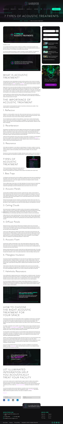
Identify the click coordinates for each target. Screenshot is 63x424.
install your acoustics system (20, 384)
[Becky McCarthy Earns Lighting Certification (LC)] (45, 43)
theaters (22, 327)
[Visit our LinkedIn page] (59, 422)
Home (21, 20)
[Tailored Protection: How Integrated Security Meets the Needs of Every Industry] (45, 47)
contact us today (30, 389)
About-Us (43, 414)
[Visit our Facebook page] (52, 422)
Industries (43, 416)
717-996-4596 (47, 9)
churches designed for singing (14, 327)
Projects (49, 414)
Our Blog (26, 20)
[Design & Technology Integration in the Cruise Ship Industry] (45, 56)
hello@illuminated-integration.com (11, 418)
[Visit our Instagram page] (54, 422)
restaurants (36, 137)
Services (49, 416)
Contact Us (56, 9)
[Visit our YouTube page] (56, 422)
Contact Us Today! (51, 84)
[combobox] (51, 35)
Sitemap (11, 422)
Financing (43, 417)
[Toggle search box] (41, 9)
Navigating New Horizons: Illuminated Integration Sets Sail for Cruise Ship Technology (50, 52)
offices (14, 83)
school (12, 346)
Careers (49, 417)
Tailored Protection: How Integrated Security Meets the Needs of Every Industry (50, 48)
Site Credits (5, 422)
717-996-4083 (17, 416)
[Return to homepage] (31, 406)
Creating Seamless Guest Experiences (49, 59)
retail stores (22, 83)
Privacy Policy (17, 422)
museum (14, 346)
